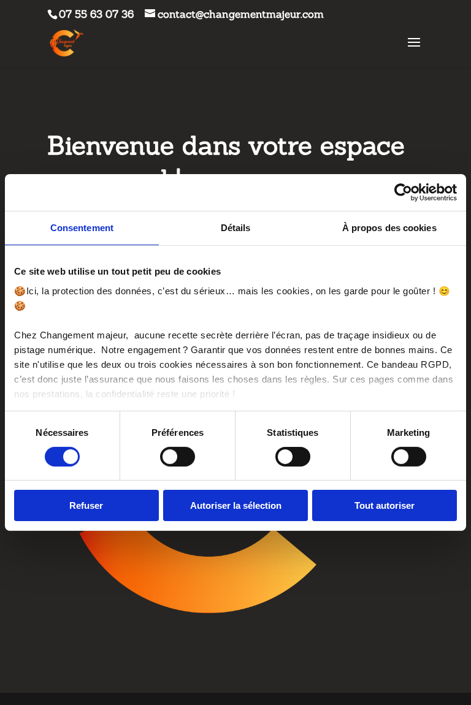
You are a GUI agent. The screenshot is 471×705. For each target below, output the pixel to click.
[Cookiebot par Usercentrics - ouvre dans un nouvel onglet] (403, 192)
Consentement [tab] (81, 228)
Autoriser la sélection (235, 505)
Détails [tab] (236, 228)
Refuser (86, 505)
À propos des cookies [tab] (389, 228)
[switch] (177, 457)
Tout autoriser (384, 505)
